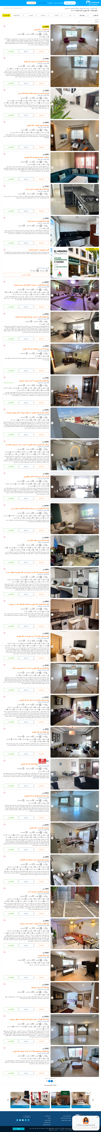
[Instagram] (17, 1120)
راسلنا (49, 1118)
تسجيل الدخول (41, 3)
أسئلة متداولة (47, 1120)
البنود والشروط (47, 1122)
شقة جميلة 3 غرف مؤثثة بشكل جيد (38, 540)
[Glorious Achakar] (87, 1093)
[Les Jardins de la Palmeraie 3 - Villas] (65, 1093)
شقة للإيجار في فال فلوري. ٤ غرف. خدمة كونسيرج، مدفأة (31, 668)
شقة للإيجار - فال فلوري (41, 29)
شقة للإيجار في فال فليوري (40, 732)
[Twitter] (26, 1120)
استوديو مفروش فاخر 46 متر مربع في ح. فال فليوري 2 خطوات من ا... (27, 572)
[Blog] (23, 1120)
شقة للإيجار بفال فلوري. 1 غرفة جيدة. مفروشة (34, 923)
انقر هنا (58, 1129)
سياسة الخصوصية (46, 1124)
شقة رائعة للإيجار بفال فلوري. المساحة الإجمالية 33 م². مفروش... (28, 604)
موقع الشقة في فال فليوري (29, 764)
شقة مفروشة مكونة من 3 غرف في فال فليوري (34, 700)
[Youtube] (20, 1120)
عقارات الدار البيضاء (84, 8)
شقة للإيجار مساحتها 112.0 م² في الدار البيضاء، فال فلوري (31, 1051)
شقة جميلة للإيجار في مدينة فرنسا (38, 221)
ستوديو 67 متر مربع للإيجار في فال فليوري (36, 349)
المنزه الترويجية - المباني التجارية (38, 250)
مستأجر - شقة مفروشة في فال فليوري (37, 157)
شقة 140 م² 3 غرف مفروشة (40, 987)
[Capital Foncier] (45, 1093)
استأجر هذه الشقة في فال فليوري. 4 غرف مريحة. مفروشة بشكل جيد (27, 444)
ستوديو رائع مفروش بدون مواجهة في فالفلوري (34, 859)
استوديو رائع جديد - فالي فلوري (39, 828)
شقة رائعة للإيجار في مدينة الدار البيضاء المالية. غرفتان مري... (29, 508)
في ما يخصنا (47, 1116)
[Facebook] (28, 1120)
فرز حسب (97, 19)
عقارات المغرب (93, 8)
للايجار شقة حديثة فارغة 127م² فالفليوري (36, 476)
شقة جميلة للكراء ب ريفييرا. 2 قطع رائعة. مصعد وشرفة (31, 285)
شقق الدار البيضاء (74, 8)
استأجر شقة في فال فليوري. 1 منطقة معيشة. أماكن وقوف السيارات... (27, 412)
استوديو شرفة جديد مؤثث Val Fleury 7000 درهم (33, 93)
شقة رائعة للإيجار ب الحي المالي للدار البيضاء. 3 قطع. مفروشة (29, 1019)
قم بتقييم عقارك (70, 3)
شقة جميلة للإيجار (43, 955)
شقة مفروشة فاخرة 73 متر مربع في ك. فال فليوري (33, 636)
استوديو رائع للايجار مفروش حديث (38, 891)
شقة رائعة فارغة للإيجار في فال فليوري (36, 796)
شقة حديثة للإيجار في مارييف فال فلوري (36, 61)
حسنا (18, 1128)
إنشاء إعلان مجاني (31, 2)
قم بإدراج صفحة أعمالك (66, 1118)
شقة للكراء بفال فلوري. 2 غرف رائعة (37, 189)
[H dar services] (26, 1093)
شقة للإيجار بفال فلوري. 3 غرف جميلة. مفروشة (34, 381)
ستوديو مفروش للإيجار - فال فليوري (38, 125)
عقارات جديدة (58, 3)
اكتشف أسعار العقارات (66, 1120)
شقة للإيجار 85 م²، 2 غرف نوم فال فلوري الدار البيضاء (32, 317)
